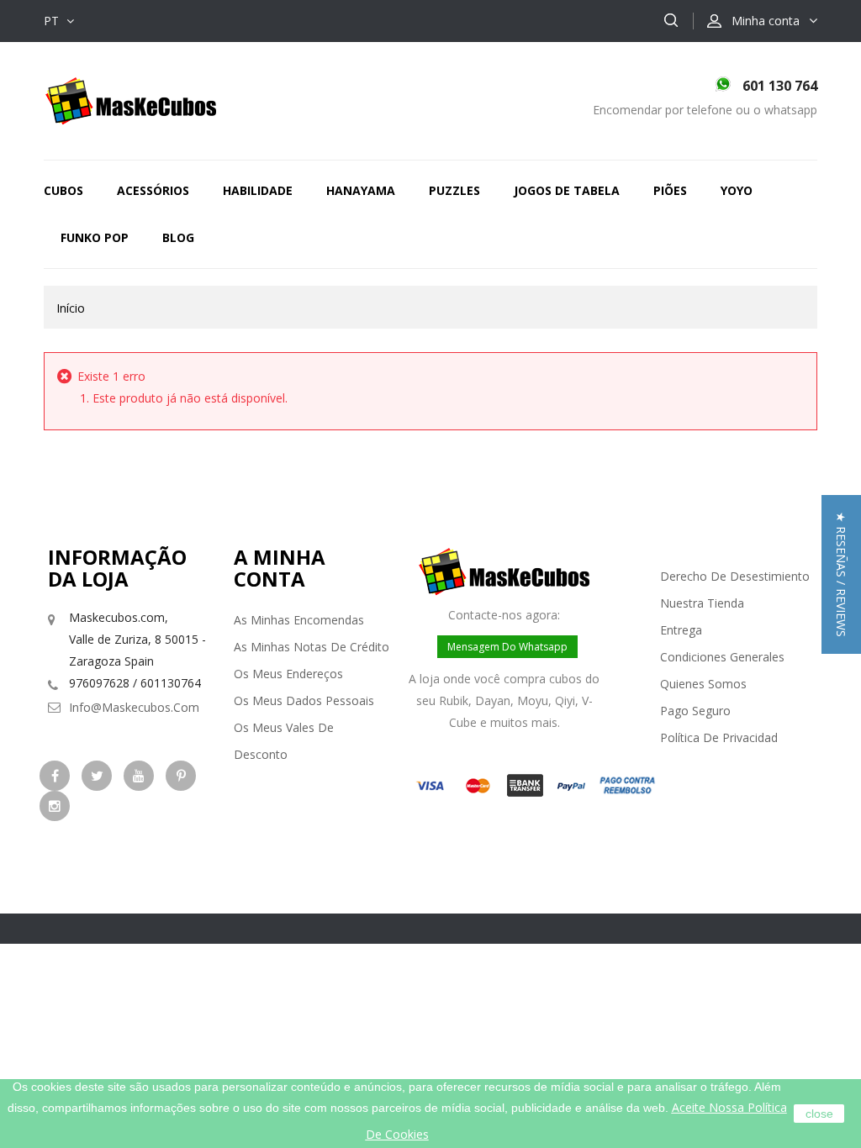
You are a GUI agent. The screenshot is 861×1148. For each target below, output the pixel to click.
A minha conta (279, 567)
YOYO (737, 190)
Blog (178, 237)
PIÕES (670, 190)
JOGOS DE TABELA (567, 190)
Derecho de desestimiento (735, 576)
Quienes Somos (703, 684)
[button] (841, 574)
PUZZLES (454, 190)
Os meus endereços (288, 674)
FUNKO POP (95, 237)
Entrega (681, 630)
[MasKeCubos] (131, 100)
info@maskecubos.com (134, 707)
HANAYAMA (360, 190)
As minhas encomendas (299, 620)
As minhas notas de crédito (311, 647)
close (819, 1113)
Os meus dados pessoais (304, 700)
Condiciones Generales (722, 657)
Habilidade (258, 190)
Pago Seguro (695, 711)
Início (70, 308)
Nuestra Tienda (702, 603)
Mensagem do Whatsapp (507, 647)
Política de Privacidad (719, 737)
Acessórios (153, 190)
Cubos (63, 190)
